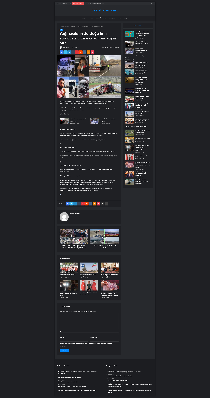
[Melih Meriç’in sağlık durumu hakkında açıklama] (129, 174)
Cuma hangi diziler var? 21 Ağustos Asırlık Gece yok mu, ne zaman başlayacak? (142, 34)
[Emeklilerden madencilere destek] (94, 121)
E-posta (62, 337)
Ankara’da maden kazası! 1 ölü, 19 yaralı (141, 42)
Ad (61, 331)
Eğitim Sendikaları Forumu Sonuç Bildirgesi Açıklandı (142, 90)
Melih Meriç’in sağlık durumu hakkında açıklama (141, 173)
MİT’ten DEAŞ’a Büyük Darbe (88, 292)
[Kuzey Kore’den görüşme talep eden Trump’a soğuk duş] (129, 106)
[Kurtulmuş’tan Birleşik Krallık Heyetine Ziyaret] (110, 268)
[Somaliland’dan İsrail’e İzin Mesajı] (89, 268)
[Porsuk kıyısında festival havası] (129, 140)
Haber (91, 18)
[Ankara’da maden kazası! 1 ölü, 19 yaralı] (64, 121)
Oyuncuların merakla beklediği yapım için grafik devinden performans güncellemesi (141, 81)
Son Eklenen (138, 26)
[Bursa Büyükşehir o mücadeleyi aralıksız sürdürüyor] (129, 182)
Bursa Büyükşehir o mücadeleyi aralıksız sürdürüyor (141, 181)
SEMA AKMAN (66, 47)
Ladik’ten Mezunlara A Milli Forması (67, 275)
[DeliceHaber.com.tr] (105, 10)
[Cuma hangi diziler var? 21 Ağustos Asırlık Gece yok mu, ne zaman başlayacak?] (129, 34)
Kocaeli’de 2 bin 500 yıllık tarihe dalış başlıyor (142, 71)
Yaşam (119, 18)
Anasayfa (84, 18)
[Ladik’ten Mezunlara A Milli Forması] (69, 268)
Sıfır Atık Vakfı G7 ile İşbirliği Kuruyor (136, 126)
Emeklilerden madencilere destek (92, 3)
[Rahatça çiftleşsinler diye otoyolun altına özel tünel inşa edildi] (129, 64)
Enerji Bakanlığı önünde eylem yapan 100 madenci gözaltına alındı (68, 293)
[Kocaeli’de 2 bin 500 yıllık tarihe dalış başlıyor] (129, 72)
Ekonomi (98, 18)
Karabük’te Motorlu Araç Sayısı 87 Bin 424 (142, 131)
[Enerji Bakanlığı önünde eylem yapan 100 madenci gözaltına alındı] (69, 285)
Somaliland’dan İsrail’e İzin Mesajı (88, 275)
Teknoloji (112, 18)
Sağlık (105, 18)
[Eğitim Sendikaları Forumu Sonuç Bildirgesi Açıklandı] (129, 91)
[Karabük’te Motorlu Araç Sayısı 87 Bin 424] (129, 133)
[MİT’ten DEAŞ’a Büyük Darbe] (89, 285)
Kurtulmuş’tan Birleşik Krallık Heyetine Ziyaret (109, 275)
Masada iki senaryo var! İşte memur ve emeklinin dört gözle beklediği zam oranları (109, 293)
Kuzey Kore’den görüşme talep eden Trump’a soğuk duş (142, 105)
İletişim (126, 18)
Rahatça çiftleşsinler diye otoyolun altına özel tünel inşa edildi (142, 63)
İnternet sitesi (94, 337)
